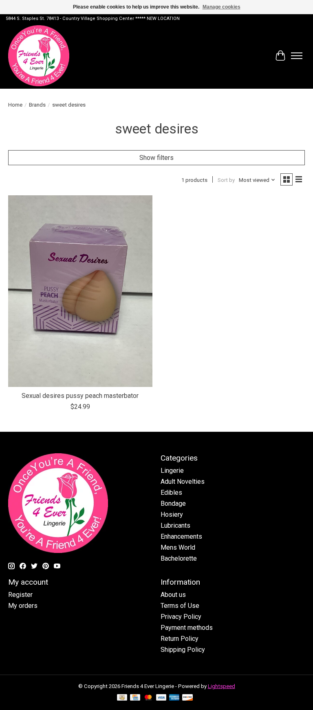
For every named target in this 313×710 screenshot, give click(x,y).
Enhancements (181, 536)
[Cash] (122, 698)
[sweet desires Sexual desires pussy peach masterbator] (80, 291)
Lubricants (175, 525)
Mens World (178, 547)
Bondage (173, 503)
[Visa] (161, 698)
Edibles (171, 492)
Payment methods (187, 627)
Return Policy (179, 638)
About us (173, 595)
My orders (22, 606)
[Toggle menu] (297, 56)
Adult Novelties (183, 481)
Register (20, 595)
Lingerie (172, 470)
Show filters (156, 158)
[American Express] (174, 698)
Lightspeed (221, 686)
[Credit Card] (135, 698)
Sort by (226, 180)
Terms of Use (180, 606)
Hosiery (172, 514)
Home (15, 105)
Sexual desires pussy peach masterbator (80, 396)
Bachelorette (179, 558)
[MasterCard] (148, 698)
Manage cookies (221, 7)
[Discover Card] (187, 698)
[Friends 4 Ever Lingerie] (38, 55)
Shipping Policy (183, 649)
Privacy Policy (181, 616)
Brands (37, 105)
